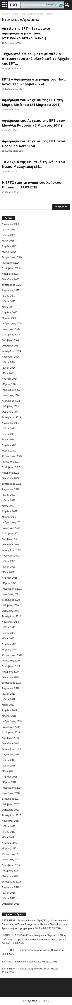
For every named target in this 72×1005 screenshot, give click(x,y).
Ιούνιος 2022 (8, 500)
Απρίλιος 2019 (9, 710)
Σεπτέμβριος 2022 (11, 483)
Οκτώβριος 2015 (10, 903)
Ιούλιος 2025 (8, 296)
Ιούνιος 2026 (8, 235)
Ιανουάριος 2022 (11, 528)
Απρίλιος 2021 (9, 577)
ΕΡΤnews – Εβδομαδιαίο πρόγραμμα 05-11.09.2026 (29, 961)
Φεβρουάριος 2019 (12, 721)
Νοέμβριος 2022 (10, 472)
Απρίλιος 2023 (9, 445)
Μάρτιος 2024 (9, 384)
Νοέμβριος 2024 (10, 340)
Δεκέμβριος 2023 (11, 401)
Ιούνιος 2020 (8, 633)
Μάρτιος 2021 (9, 583)
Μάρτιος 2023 (9, 450)
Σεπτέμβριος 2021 (11, 550)
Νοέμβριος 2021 (10, 539)
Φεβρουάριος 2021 (12, 588)
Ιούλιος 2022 (8, 494)
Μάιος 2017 (8, 837)
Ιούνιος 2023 (8, 434)
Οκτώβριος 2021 (10, 544)
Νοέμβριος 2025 (10, 273)
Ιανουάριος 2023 (11, 461)
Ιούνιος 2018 (8, 765)
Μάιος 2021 (8, 572)
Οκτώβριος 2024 (10, 345)
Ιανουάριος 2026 (11, 262)
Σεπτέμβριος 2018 (11, 749)
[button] (66, 5)
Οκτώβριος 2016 (10, 876)
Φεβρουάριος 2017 (12, 854)
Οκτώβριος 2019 (10, 677)
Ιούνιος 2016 (8, 898)
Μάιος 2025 (8, 307)
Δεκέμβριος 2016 (11, 865)
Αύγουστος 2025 (10, 290)
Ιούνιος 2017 (8, 832)
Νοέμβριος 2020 (10, 605)
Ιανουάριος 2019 (11, 727)
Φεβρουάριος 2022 (12, 522)
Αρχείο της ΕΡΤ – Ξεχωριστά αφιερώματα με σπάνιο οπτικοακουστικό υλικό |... (26, 33)
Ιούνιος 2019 (8, 699)
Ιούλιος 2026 (8, 229)
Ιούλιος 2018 (8, 760)
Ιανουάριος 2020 (11, 660)
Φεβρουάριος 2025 (12, 323)
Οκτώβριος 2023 (10, 412)
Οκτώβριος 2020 (10, 611)
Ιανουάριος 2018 (11, 793)
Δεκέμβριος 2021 (11, 533)
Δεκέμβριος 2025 (11, 268)
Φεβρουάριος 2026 (12, 257)
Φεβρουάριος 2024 (12, 389)
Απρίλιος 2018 (9, 776)
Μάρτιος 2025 (9, 318)
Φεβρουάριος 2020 (12, 655)
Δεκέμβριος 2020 (11, 599)
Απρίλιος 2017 (9, 843)
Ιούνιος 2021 (8, 566)
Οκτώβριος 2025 (10, 279)
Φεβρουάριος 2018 (12, 787)
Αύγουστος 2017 (10, 821)
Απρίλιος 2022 (9, 511)
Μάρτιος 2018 (9, 782)
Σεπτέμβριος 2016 (11, 881)
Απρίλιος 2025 (9, 312)
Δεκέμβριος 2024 (11, 334)
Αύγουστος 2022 (10, 489)
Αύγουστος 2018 (10, 754)
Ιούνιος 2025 (8, 301)
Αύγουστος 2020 (10, 622)
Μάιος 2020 (8, 638)
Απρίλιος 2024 (9, 378)
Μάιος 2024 (8, 373)
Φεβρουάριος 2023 (12, 456)
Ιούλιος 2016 (8, 892)
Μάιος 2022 (8, 506)
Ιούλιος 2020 (8, 627)
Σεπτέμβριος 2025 (11, 284)
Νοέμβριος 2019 (10, 671)
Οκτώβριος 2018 (10, 743)
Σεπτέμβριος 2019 (11, 682)
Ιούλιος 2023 (8, 428)
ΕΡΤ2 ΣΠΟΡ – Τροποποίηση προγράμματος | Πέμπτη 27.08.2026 (30, 970)
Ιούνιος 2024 (8, 367)
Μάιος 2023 (8, 439)
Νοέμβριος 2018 (10, 738)
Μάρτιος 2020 (9, 649)
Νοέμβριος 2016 (10, 870)
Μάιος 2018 (8, 771)
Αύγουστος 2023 (10, 423)
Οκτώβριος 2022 (10, 478)
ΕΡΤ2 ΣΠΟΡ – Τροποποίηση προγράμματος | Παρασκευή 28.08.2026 (33, 952)
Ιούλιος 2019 (8, 693)
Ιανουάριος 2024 (11, 395)
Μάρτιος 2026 (9, 251)
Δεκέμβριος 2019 (11, 666)
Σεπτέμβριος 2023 (11, 417)
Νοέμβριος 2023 (10, 406)
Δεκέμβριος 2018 (11, 732)
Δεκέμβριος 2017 (11, 798)
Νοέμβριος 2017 (10, 804)
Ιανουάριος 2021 (11, 594)
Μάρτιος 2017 (9, 848)
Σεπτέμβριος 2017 (11, 815)
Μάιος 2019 (8, 704)
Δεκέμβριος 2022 (11, 467)
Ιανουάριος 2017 (11, 859)
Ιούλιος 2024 (8, 362)
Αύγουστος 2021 (10, 555)
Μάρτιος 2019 (9, 716)
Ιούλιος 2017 (8, 826)
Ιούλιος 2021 (8, 561)
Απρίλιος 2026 (9, 246)
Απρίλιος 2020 (9, 644)
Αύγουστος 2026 (10, 224)
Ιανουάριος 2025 (11, 329)
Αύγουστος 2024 (10, 356)
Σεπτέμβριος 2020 (11, 616)
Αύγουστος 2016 (10, 887)
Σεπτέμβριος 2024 (11, 351)
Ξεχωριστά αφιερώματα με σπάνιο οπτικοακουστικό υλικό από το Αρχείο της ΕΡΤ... (35, 59)
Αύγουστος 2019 (10, 688)
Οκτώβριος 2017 (10, 809)
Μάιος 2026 (8, 240)
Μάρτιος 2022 (9, 517)
